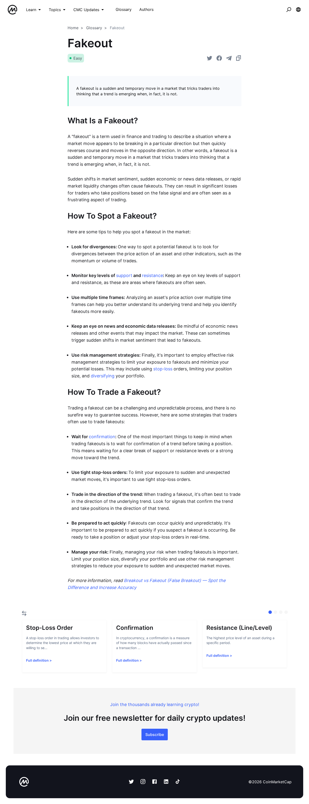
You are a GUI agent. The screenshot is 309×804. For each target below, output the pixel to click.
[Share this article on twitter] (209, 58)
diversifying (102, 375)
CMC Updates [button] (86, 10)
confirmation (102, 436)
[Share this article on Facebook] (219, 58)
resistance (152, 275)
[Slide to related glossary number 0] (270, 612)
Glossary (94, 27)
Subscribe (154, 734)
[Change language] (298, 9)
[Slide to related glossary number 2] (280, 612)
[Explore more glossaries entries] (24, 613)
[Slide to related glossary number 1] (275, 612)
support (124, 275)
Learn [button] (31, 10)
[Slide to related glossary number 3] (286, 612)
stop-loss (162, 368)
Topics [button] (55, 10)
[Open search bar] (289, 9)
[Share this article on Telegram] (229, 58)
